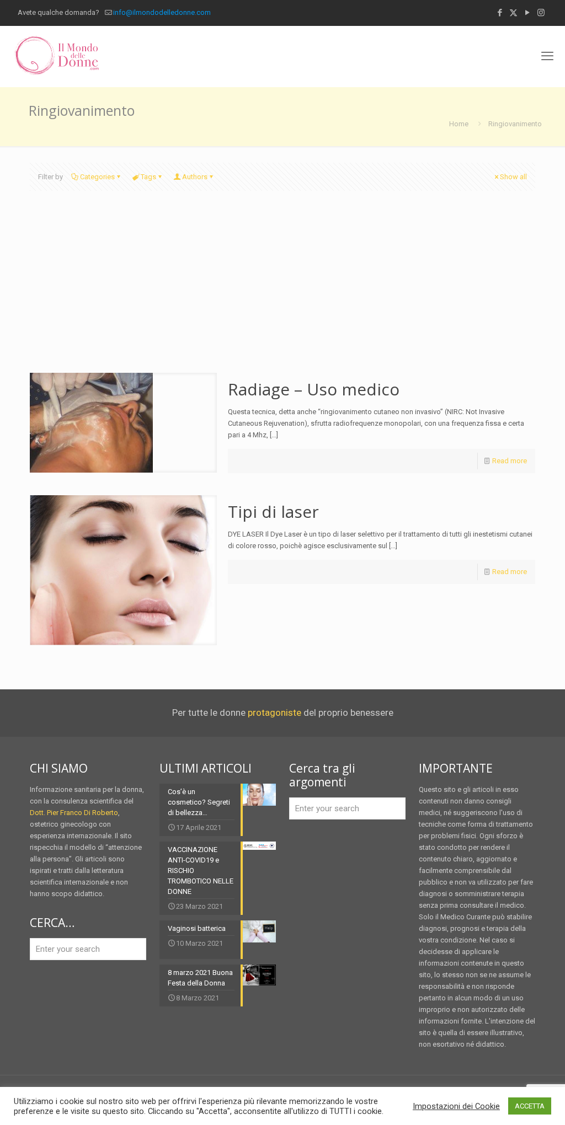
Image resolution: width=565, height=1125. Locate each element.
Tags (148, 177)
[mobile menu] (547, 56)
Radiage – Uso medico (313, 389)
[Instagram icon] (541, 13)
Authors (194, 177)
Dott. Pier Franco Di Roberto (74, 812)
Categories (97, 177)
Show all (513, 177)
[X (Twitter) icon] (513, 13)
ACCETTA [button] (530, 1106)
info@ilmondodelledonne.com (162, 12)
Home (458, 124)
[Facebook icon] (499, 13)
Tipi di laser (273, 511)
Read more (509, 461)
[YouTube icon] (527, 13)
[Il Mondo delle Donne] (56, 56)
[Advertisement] (282, 290)
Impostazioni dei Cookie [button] (456, 1106)
